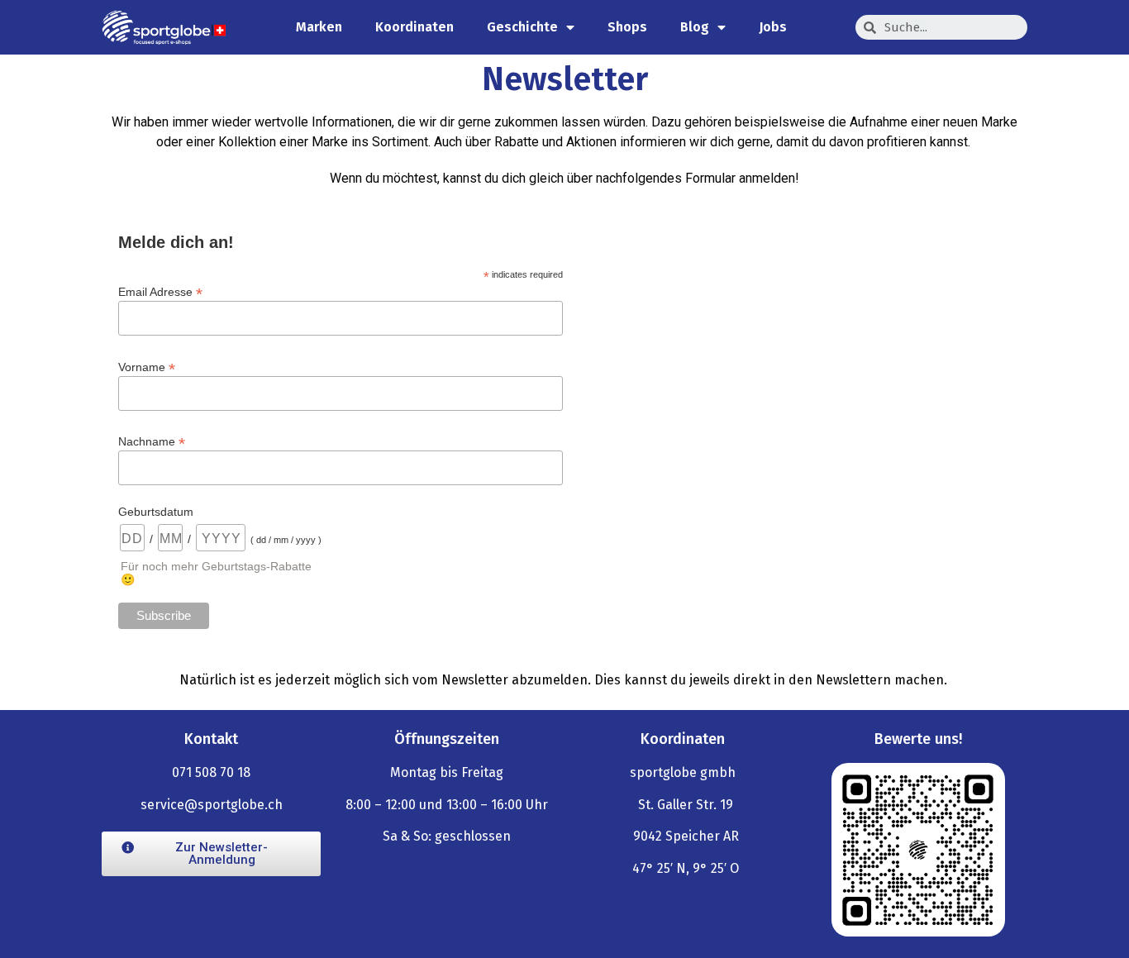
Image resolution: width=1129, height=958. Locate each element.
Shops (627, 27)
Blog (694, 27)
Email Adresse (160, 291)
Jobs (773, 27)
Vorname (146, 367)
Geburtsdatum (155, 511)
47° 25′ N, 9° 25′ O (685, 868)
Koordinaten (414, 27)
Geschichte (522, 27)
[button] (211, 854)
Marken (319, 27)
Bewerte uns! (918, 739)
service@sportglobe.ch (212, 805)
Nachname (151, 441)
